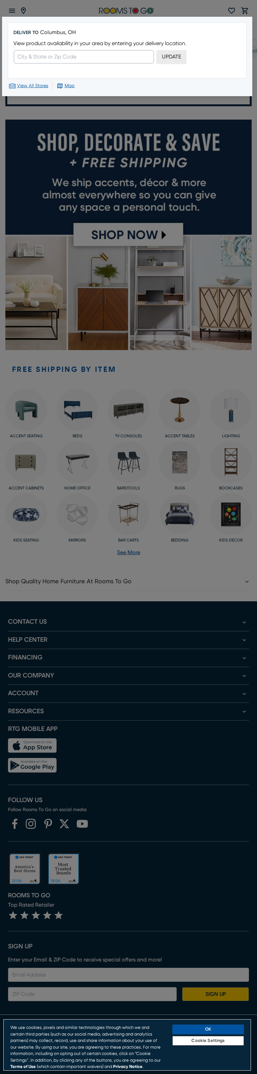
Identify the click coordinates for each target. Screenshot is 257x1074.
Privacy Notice (128, 1067)
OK (208, 1029)
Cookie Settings (208, 1041)
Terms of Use (23, 1067)
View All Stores (32, 86)
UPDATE (171, 56)
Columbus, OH (58, 32)
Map (70, 86)
